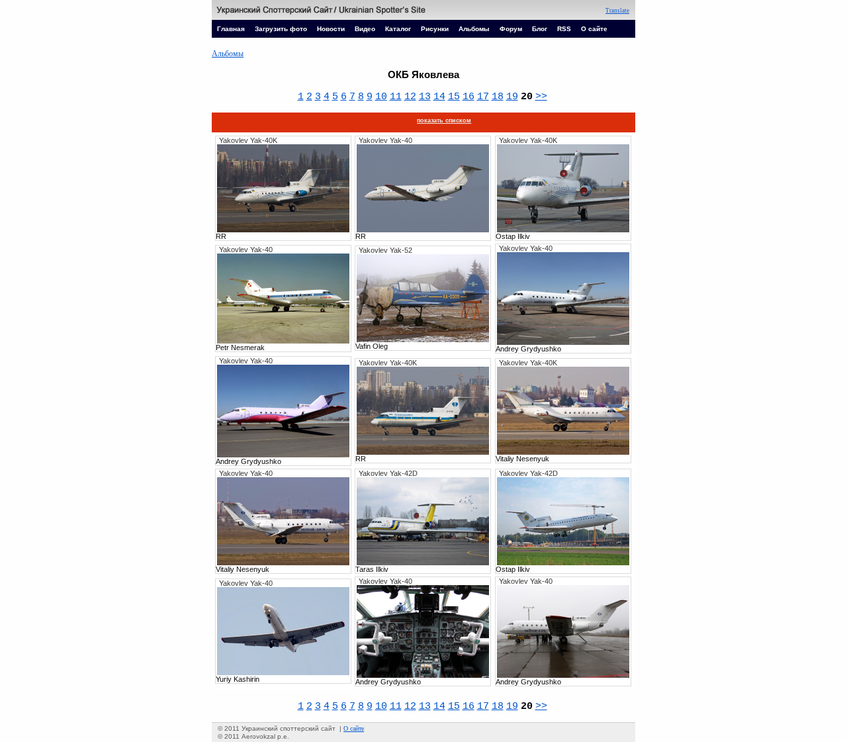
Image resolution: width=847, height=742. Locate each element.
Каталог (398, 28)
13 (425, 97)
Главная (231, 28)
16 (468, 97)
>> (541, 97)
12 (410, 97)
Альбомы (474, 28)
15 (454, 97)
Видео (365, 28)
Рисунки (435, 28)
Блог (539, 28)
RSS (564, 28)
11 (396, 97)
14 (439, 97)
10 (381, 97)
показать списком (444, 120)
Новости (331, 28)
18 (498, 97)
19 (512, 97)
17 (483, 97)
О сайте (594, 28)
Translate (617, 10)
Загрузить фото (281, 28)
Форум (511, 28)
